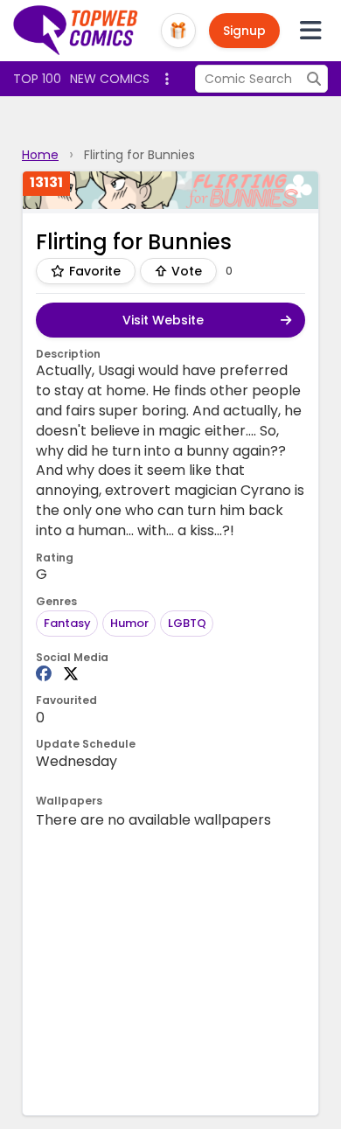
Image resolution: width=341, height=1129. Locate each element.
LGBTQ (187, 623)
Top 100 (37, 78)
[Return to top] (76, 30)
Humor (129, 623)
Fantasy (67, 623)
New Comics (110, 78)
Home (40, 155)
